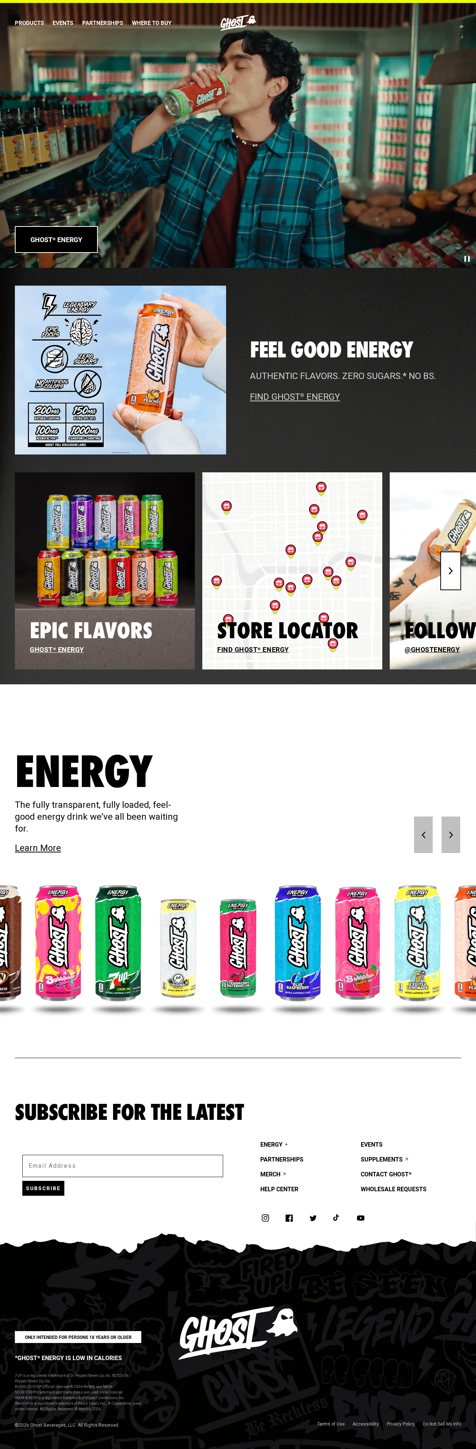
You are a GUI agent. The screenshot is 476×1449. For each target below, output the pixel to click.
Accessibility (366, 1424)
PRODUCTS (29, 22)
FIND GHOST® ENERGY (295, 397)
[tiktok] (337, 1218)
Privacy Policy (401, 1424)
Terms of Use (331, 1424)
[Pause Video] (467, 259)
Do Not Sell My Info (442, 1424)
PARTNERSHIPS (102, 22)
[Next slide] (450, 571)
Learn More (75, 847)
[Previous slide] (424, 835)
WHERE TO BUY (151, 22)
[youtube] (360, 1218)
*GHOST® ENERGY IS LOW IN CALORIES (68, 1358)
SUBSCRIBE (43, 1188)
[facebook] (289, 1218)
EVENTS (63, 22)
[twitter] (313, 1218)
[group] (58, 948)
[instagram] (265, 1218)
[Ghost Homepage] (238, 23)
